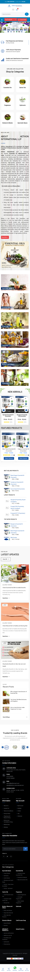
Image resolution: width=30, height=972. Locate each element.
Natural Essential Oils (22, 879)
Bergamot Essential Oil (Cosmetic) (8, 415)
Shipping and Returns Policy (7, 816)
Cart (18, 813)
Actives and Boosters (9, 933)
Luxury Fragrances (21, 894)
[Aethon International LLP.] (15, 6)
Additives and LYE (8, 935)
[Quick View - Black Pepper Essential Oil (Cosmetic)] (25, 398)
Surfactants (6, 941)
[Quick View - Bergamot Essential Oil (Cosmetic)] (11, 398)
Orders (19, 811)
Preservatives (7, 944)
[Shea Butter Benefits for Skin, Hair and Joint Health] (15, 650)
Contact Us (6, 808)
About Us (6, 805)
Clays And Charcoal (8, 912)
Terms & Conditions (8, 811)
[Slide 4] (15, 30)
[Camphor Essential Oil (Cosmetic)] (28, 455)
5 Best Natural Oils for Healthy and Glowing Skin (15, 625)
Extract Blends (7, 923)
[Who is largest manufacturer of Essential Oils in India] (6, 693)
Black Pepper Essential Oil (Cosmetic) (22, 416)
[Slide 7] (24, 30)
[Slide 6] (21, 30)
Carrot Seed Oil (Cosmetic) (18, 489)
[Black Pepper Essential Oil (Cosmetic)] (22, 402)
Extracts (6, 925)
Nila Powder (14, 537)
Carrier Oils (15, 322)
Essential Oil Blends (22, 877)
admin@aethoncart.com (12, 783)
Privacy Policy (7, 813)
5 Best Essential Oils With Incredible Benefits (14, 587)
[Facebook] (3, 856)
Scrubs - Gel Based (8, 888)
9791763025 (9, 776)
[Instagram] (10, 856)
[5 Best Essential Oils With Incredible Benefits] (15, 573)
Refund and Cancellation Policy (8, 821)
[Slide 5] (18, 30)
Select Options (9, 458)
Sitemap (6, 827)
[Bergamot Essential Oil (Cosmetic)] (8, 402)
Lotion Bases (7, 878)
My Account (20, 805)
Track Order (23, 19)
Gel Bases (6, 875)
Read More (5, 598)
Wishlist (19, 808)
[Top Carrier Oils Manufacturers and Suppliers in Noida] (6, 701)
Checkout (20, 816)
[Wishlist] (13, 9)
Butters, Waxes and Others (15, 360)
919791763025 (10, 778)
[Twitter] (7, 856)
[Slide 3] (12, 30)
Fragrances (15, 341)
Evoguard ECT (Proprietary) (18, 513)
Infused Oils (6, 902)
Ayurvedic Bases (14, 284)
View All (5, 559)
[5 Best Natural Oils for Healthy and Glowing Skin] (15, 611)
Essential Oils (14, 303)
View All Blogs (6, 717)
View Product (7, 411)
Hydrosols (14, 379)
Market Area (7, 824)
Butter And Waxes (8, 910)
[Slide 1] (6, 30)
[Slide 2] (9, 30)
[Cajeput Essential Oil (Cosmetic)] (14, 455)
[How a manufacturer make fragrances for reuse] (6, 709)
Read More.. (5, 237)
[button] (4, 410)
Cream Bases (7, 873)
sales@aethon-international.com (15, 785)
